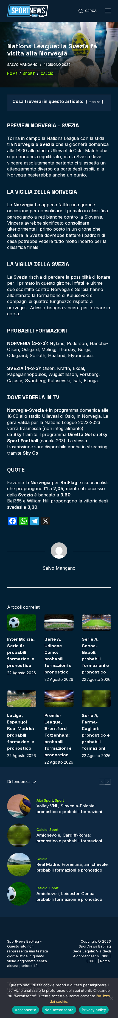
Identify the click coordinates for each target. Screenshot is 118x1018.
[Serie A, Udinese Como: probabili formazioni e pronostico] (59, 622)
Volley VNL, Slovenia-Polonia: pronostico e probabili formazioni (69, 808)
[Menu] (108, 11)
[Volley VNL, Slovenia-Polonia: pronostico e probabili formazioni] (19, 806)
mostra (94, 102)
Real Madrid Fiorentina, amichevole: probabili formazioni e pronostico (72, 867)
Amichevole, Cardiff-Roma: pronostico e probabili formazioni (69, 837)
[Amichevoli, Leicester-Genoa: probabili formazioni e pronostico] (19, 894)
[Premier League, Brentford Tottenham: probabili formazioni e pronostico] (59, 698)
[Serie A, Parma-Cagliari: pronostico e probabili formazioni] (96, 698)
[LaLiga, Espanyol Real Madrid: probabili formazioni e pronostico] (21, 698)
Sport (59, 800)
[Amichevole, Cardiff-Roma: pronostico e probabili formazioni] (19, 835)
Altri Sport (44, 800)
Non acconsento (59, 1010)
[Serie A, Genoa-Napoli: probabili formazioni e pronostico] (96, 622)
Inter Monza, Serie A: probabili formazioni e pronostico (21, 652)
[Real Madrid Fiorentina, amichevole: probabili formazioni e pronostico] (19, 864)
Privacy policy (94, 1010)
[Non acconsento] (111, 998)
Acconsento (25, 1010)
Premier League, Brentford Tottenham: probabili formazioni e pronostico (58, 735)
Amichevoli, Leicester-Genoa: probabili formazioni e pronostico (69, 896)
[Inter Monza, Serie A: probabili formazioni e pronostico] (21, 622)
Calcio (41, 829)
